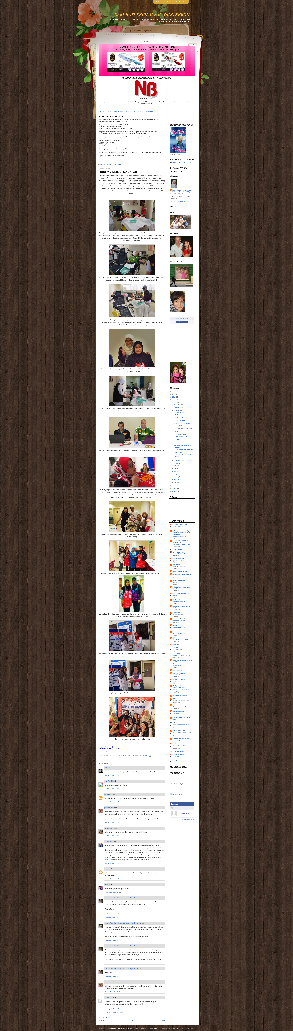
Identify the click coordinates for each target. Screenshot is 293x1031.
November (177, 408)
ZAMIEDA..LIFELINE (179, 754)
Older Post (161, 1020)
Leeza (106, 869)
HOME (102, 111)
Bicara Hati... (177, 565)
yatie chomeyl (109, 808)
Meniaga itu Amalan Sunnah (114, 1009)
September (177, 460)
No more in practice (178, 526)
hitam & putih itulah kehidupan (182, 619)
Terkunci (175, 582)
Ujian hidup (176, 713)
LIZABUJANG (177, 670)
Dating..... (175, 681)
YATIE (174, 743)
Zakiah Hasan (109, 997)
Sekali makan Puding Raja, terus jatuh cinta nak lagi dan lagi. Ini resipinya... (182, 689)
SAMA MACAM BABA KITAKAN (183, 429)
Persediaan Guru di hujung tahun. (182, 675)
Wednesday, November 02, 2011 (114, 1012)
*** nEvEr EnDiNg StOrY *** (181, 524)
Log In (184, 1)
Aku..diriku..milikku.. (179, 558)
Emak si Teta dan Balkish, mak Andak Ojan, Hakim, (121, 898)
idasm (106, 884)
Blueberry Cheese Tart (179, 601)
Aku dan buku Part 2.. (179, 560)
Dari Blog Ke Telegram (179, 566)
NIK (174, 698)
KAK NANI (176, 647)
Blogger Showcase (187, 1028)
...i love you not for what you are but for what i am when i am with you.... (182, 532)
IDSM (174, 632)
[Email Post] (149, 755)
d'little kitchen (177, 600)
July (175, 466)
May (175, 471)
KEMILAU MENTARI (180, 434)
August (176, 463)
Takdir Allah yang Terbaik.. (180, 620)
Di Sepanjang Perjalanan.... (181, 587)
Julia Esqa (176, 644)
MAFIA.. (176, 431)
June (175, 468)
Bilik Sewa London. (178, 608)
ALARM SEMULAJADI (180, 437)
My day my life (177, 686)
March (176, 477)
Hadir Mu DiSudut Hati (179, 649)
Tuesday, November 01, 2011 (113, 892)
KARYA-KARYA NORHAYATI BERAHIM (121, 111)
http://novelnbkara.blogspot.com (181, 162)
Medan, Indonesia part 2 (179, 706)
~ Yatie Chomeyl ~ (178, 751)
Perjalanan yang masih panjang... (182, 700)
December (177, 405)
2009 (173, 488)
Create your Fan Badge (188, 819)
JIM (174, 638)
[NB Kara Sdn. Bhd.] (174, 816)
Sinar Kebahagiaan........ (180, 711)
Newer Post (102, 1020)
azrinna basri (108, 841)
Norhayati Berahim (179, 808)
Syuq (174, 722)
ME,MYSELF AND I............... (181, 679)
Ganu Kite (175, 588)
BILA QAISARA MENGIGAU (182, 423)
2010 (173, 486)
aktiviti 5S (175, 595)
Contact (178, 1)
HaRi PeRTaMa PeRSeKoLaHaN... (182, 544)
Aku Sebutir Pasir (178, 552)
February (176, 479)
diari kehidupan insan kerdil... (182, 593)
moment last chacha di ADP (180, 536)
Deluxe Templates (161, 1028)
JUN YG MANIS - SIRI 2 (179, 633)
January (176, 482)
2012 (173, 400)
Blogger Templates (141, 1028)
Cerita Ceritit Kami (179, 581)
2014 (173, 394)
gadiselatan (108, 794)
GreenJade (176, 612)
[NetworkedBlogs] (182, 318)
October (176, 410)
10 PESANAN (178, 426)
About (163, 1)
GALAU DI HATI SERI (145, 111)
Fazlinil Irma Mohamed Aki (181, 606)
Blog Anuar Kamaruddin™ (181, 571)
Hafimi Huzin (108, 768)
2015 (173, 391)
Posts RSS (170, 1)
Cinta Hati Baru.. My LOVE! (180, 639)
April (175, 474)
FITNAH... (177, 442)
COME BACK (176, 756)
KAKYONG (176, 654)
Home (157, 1)
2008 (173, 491)
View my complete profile (179, 201)
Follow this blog (182, 322)
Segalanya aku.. (178, 705)
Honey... (175, 625)
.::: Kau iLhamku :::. (179, 549)
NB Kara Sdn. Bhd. (183, 813)
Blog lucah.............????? (179, 627)
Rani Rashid (108, 781)
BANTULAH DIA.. (179, 440)
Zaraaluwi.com (177, 761)
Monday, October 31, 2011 (112, 775)
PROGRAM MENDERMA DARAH (117, 171)
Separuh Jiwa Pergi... (178, 614)
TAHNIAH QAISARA (180, 417)
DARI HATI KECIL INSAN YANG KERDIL (152, 14)
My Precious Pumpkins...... (181, 695)
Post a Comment (104, 1017)
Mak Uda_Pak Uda (179, 673)
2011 (173, 402)
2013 (173, 397)
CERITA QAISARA (179, 420)
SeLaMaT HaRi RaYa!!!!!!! (180, 553)
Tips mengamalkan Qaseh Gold (181, 655)
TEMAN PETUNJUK (179, 730)
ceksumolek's (109, 828)
